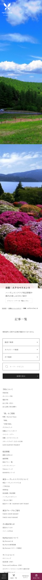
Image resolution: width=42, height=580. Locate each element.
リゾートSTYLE (8, 533)
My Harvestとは (8, 543)
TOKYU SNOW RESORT (10, 515)
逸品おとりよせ (8, 529)
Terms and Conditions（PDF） (13, 567)
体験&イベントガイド (14, 310)
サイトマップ (7, 560)
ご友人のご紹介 (8, 502)
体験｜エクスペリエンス (10, 439)
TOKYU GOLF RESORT (10, 519)
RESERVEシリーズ (9, 474)
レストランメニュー (9, 467)
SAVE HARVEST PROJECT (11, 446)
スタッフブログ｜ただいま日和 (13, 443)
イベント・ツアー (8, 436)
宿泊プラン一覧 (8, 464)
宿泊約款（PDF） (8, 563)
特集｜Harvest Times (9, 418)
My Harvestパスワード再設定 (12, 550)
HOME (4, 310)
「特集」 (5, 422)
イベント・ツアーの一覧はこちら (18, 302)
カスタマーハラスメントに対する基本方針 (16, 570)
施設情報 (5, 460)
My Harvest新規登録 (9, 546)
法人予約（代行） (8, 405)
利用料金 (5, 491)
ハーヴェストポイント (10, 498)
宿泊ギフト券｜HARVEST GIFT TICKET (16, 505)
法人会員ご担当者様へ (10, 408)
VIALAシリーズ (8, 471)
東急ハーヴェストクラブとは (12, 484)
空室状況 (5, 394)
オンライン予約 (8, 398)
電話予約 (5, 401)
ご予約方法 (6, 488)
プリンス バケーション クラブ (13, 381)
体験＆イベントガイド (10, 432)
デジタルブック (7, 429)
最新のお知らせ (8, 457)
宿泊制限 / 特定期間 (9, 495)
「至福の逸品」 (8, 425)
